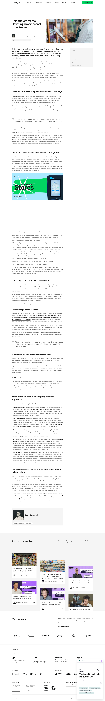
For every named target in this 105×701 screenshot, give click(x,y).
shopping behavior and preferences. (41, 409)
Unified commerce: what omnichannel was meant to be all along (80, 64)
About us (64, 2)
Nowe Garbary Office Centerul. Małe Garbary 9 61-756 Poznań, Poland (17, 687)
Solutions (48, 2)
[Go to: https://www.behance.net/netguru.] (26, 691)
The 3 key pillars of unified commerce (79, 59)
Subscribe (70, 688)
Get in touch (87, 2)
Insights (73, 2)
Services (29, 2)
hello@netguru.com (16, 690)
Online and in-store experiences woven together (80, 56)
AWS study (40, 452)
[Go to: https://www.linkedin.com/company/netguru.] (32, 691)
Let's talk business (63, 626)
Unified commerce (17, 96)
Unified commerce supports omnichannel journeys (80, 53)
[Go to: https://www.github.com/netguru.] (29, 691)
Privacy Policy (71, 698)
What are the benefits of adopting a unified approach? (81, 61)
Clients (57, 2)
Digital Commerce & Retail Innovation (26, 15)
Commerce (39, 2)
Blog (13, 15)
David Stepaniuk (21, 36)
